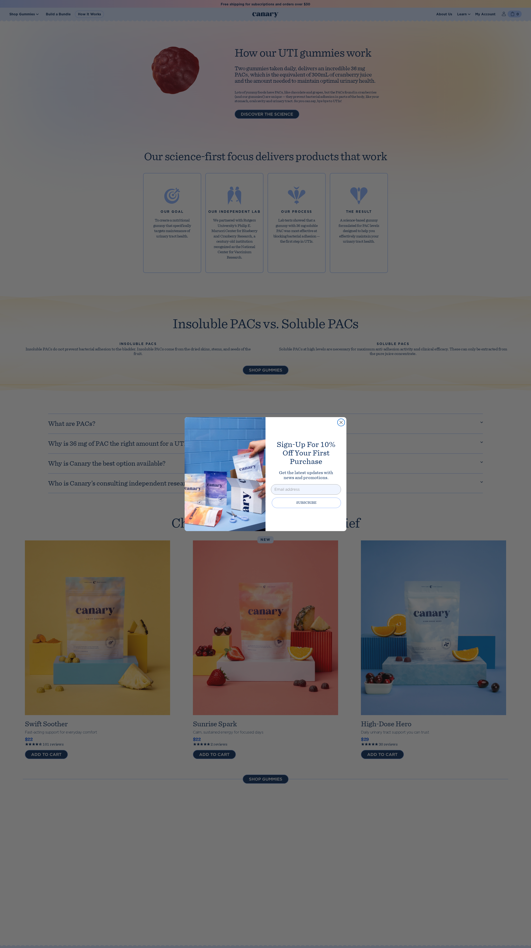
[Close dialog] (341, 422)
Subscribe (306, 503)
